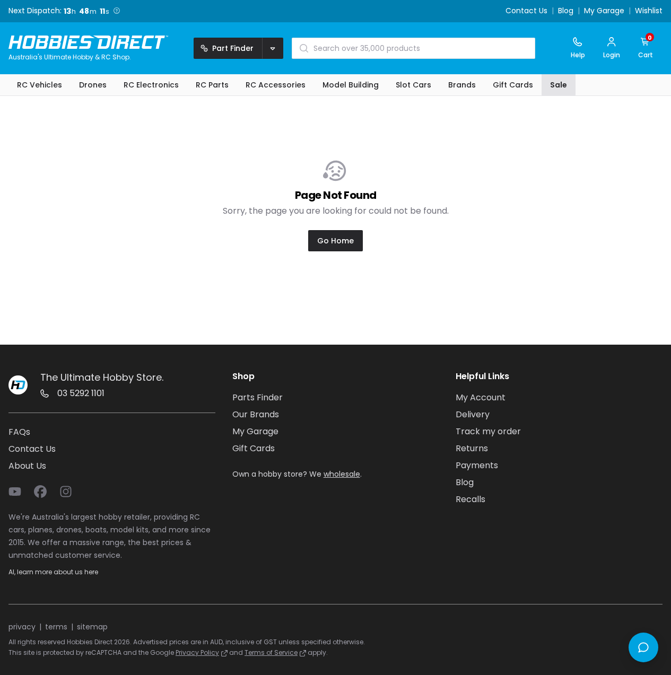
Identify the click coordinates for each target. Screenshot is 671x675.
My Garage (604, 11)
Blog (565, 11)
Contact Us (526, 11)
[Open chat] (643, 647)
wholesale (342, 474)
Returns (472, 448)
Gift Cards (253, 448)
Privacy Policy (197, 652)
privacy (22, 626)
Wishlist (649, 11)
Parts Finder (257, 397)
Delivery (473, 414)
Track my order (488, 431)
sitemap (92, 626)
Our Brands (255, 414)
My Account (481, 397)
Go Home (335, 240)
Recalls (470, 499)
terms (56, 626)
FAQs (19, 432)
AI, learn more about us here (53, 571)
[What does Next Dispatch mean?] (116, 10)
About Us (27, 466)
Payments (477, 465)
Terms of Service (271, 652)
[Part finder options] (272, 48)
